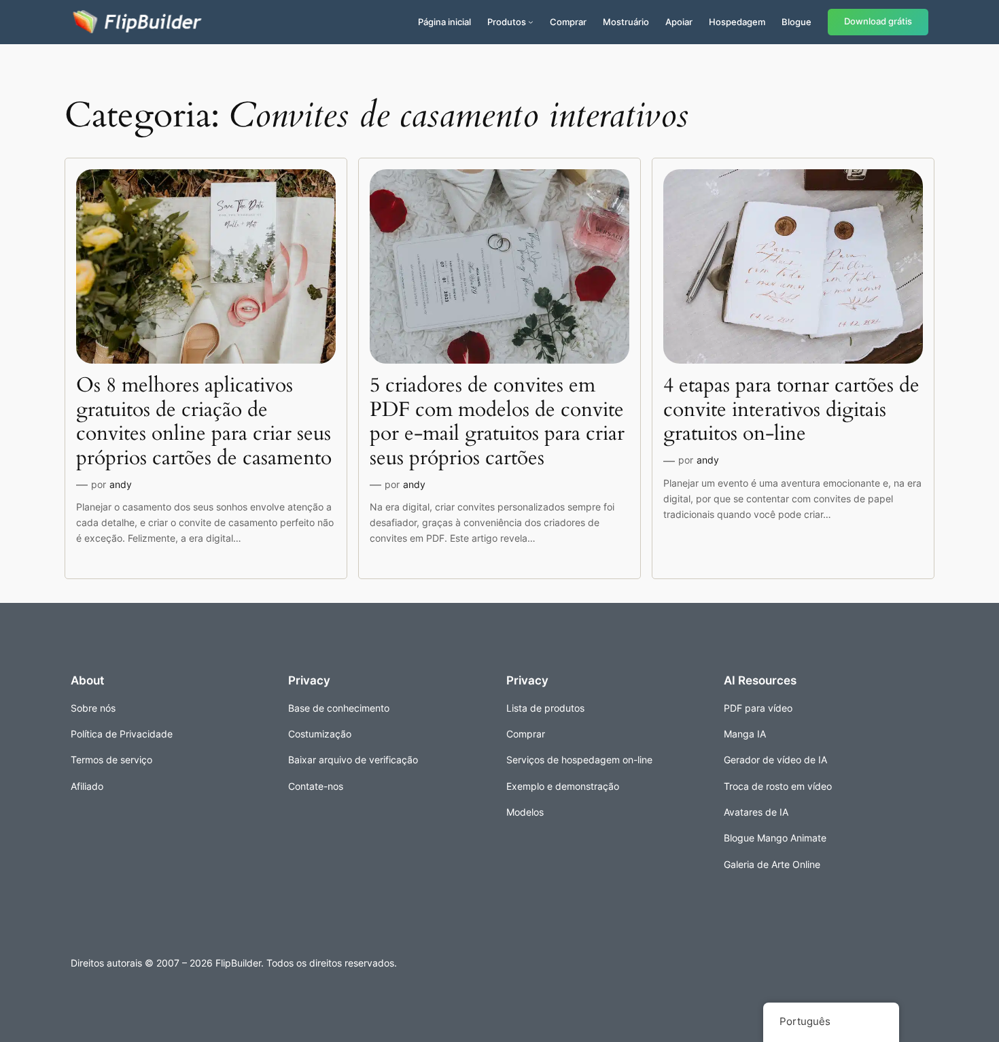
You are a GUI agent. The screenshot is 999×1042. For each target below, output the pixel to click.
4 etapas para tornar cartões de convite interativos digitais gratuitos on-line (791, 410)
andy (120, 484)
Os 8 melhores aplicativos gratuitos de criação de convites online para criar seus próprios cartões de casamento (204, 422)
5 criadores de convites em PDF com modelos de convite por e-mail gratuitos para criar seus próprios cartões (497, 422)
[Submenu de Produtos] (530, 21)
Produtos (506, 21)
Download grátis (878, 21)
